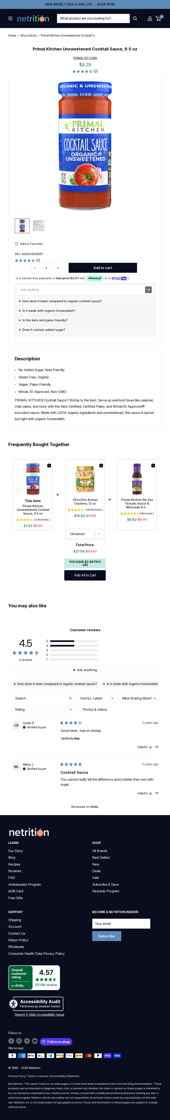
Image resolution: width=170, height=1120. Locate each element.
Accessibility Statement (64, 1076)
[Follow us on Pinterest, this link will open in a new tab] (27, 1041)
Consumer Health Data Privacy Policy (36, 953)
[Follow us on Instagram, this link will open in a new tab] (19, 1041)
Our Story (15, 851)
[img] (22, 225)
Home (12, 35)
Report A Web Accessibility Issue (39, 1014)
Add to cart (103, 268)
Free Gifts (15, 898)
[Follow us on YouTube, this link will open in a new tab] (35, 1041)
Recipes (14, 864)
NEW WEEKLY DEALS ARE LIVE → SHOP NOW (80, 4)
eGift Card (15, 891)
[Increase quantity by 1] (57, 268)
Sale (95, 877)
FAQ (11, 877)
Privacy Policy (16, 1076)
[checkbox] (96, 709)
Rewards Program (105, 891)
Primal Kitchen (85, 58)
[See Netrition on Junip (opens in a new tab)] (94, 806)
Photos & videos (95, 709)
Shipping (14, 920)
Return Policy (18, 940)
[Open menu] (10, 18)
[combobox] (93, 18)
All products (29, 35)
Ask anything (87, 670)
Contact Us (16, 933)
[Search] (135, 18)
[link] (85, 71)
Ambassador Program (24, 884)
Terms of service (37, 1076)
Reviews (14, 871)
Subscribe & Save (105, 884)
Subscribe (106, 936)
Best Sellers (101, 857)
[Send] (148, 289)
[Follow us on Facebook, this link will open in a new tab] (11, 1041)
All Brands (99, 851)
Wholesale (16, 947)
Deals (96, 871)
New (95, 864)
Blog (11, 857)
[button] (150, 18)
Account (14, 926)
